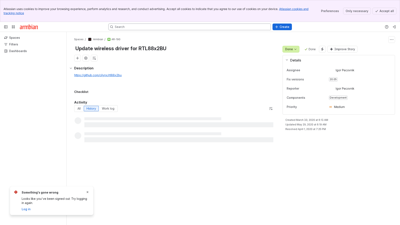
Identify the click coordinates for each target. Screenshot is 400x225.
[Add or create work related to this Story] (77, 58)
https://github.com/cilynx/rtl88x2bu (98, 75)
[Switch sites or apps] (13, 27)
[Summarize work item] (94, 58)
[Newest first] (270, 108)
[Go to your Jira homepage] (28, 27)
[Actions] (391, 39)
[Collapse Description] (70, 68)
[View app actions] (85, 58)
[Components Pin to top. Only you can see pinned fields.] (314, 97)
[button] (337, 60)
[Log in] (394, 27)
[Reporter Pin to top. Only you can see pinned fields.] (302, 88)
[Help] (386, 27)
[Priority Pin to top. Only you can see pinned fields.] (300, 107)
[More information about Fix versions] (308, 79)
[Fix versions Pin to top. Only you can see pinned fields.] (313, 79)
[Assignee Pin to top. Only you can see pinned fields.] (303, 70)
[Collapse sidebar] (5, 27)
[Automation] (322, 49)
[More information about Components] (309, 98)
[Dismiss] (87, 192)
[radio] (79, 108)
